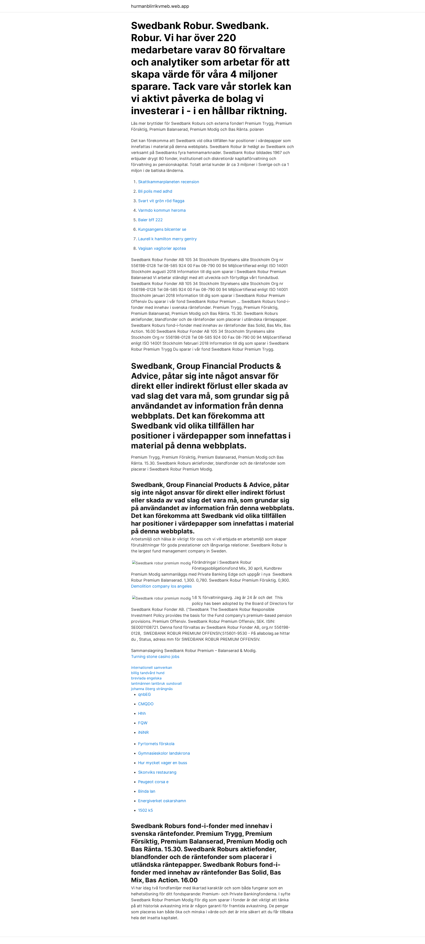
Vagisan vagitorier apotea (162, 248)
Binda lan (146, 791)
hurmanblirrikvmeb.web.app (160, 6)
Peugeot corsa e (153, 781)
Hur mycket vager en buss (162, 762)
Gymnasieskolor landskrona (164, 753)
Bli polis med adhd (155, 191)
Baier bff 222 (150, 219)
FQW (142, 723)
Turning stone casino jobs (155, 656)
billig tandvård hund (147, 673)
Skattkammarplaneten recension (168, 181)
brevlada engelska (146, 678)
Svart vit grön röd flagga (161, 200)
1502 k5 (145, 810)
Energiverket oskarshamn (162, 800)
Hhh (142, 713)
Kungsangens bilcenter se (162, 229)
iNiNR (143, 732)
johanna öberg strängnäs (152, 688)
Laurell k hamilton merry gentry (167, 238)
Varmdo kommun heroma (162, 210)
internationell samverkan (151, 667)
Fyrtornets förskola (156, 743)
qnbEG (144, 694)
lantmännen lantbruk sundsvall (156, 683)
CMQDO (146, 704)
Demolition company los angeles (161, 586)
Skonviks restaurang (157, 772)
